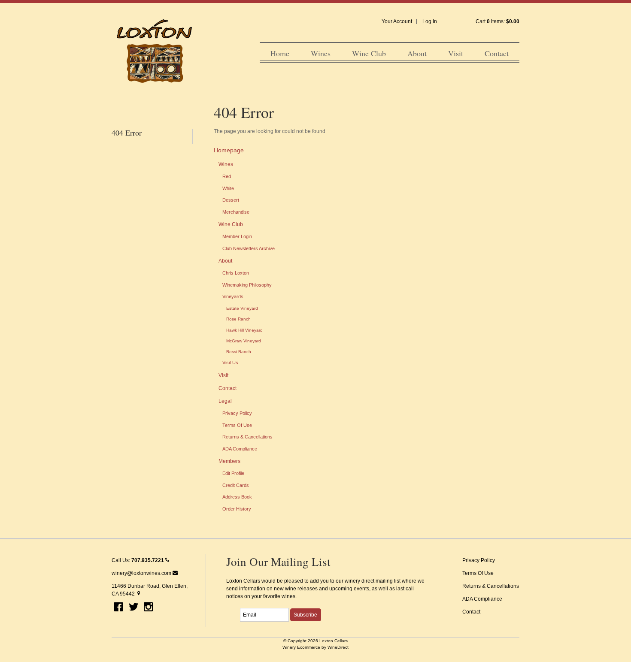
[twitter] (133, 608)
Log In (429, 21)
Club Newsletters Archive (248, 248)
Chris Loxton (235, 272)
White (228, 188)
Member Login (237, 236)
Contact (497, 53)
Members (229, 461)
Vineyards (232, 296)
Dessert (230, 200)
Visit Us (230, 362)
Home (279, 53)
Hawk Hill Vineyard (244, 330)
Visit (455, 53)
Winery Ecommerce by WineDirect (315, 647)
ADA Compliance (239, 448)
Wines (321, 53)
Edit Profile (233, 473)
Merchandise (235, 212)
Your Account (397, 21)
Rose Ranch (238, 319)
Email (232, 605)
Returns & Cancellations (247, 436)
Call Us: (138, 560)
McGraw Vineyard (243, 341)
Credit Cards (235, 485)
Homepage (229, 150)
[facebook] (118, 608)
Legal (225, 401)
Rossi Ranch (238, 351)
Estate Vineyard (242, 308)
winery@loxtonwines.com (142, 573)
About (417, 53)
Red (226, 176)
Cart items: (497, 21)
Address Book (237, 496)
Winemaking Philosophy (247, 284)
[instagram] (148, 608)
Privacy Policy (237, 413)
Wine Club (369, 53)
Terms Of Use (237, 425)
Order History (236, 508)
